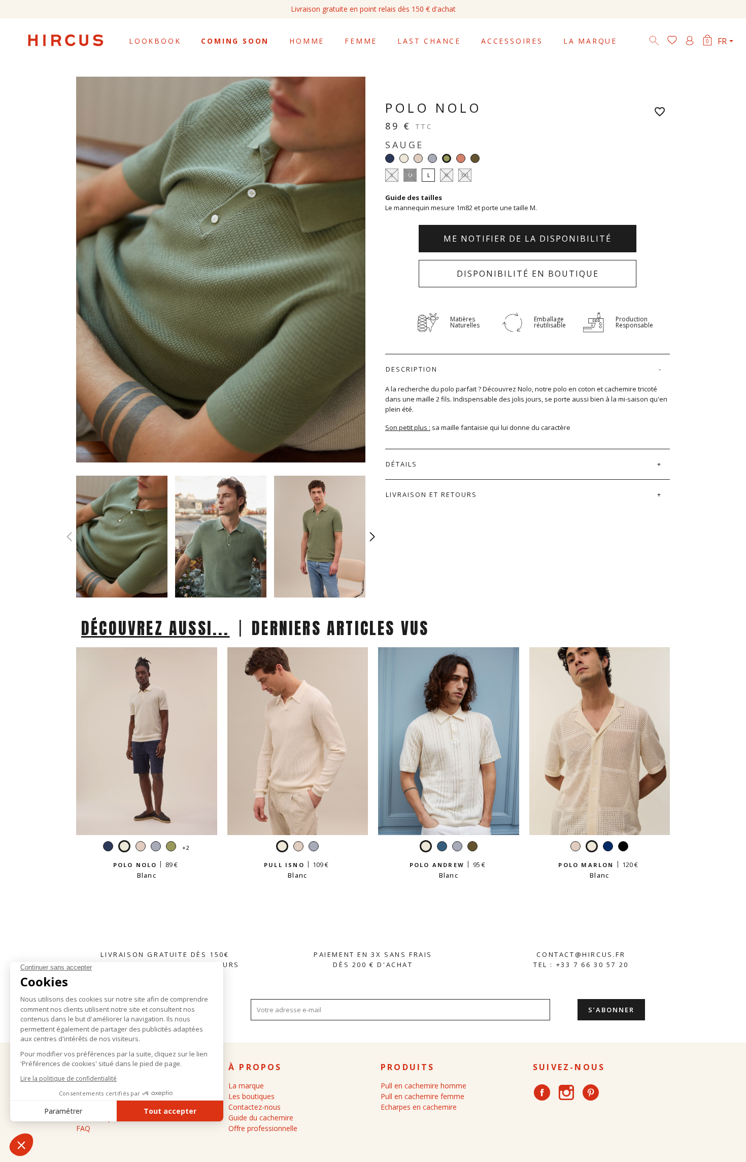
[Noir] (623, 847)
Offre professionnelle (262, 1128)
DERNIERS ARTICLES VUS (340, 628)
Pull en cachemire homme (423, 1085)
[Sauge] (171, 847)
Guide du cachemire (260, 1117)
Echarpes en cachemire (419, 1107)
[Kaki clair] (475, 158)
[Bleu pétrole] (442, 847)
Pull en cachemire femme (422, 1096)
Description (411, 369)
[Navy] (389, 158)
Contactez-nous (254, 1107)
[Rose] (460, 158)
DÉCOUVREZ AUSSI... (155, 628)
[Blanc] (404, 158)
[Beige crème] (418, 158)
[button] (372, 536)
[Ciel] (432, 158)
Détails (401, 464)
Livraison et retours (431, 494)
